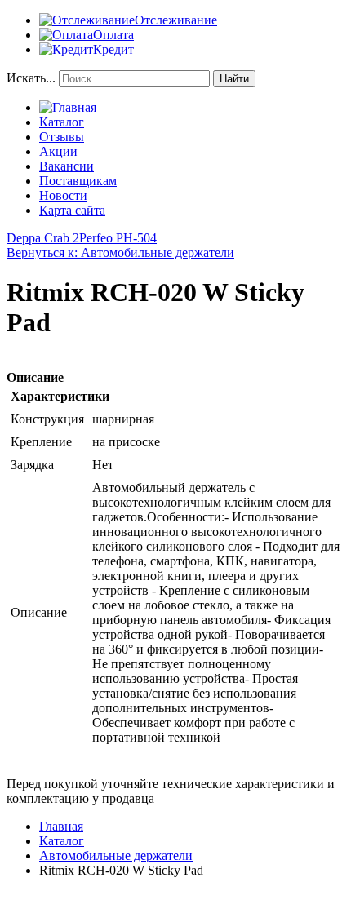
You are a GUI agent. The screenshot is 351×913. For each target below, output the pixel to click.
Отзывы (61, 137)
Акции (58, 151)
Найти (234, 79)
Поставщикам (78, 181)
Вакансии (66, 166)
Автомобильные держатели (116, 855)
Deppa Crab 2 (43, 238)
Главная (61, 826)
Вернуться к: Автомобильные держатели (120, 252)
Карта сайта (72, 210)
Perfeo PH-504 (118, 238)
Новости (63, 195)
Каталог (61, 122)
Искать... (31, 78)
